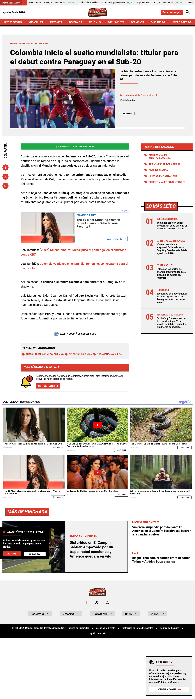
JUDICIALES (35, 22)
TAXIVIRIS (56, 22)
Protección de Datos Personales (137, 628)
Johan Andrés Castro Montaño (141, 95)
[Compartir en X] (5, 177)
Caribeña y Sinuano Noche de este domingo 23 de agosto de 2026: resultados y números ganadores (171, 323)
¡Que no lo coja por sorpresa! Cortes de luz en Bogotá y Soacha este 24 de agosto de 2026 (172, 249)
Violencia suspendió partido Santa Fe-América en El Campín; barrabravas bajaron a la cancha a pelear (161, 530)
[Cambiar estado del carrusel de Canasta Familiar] (24, 2)
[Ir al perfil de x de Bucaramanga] (96, 602)
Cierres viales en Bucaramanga (160, 157)
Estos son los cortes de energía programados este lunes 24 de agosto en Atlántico (171, 273)
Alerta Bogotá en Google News (78, 333)
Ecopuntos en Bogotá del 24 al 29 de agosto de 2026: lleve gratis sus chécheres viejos (172, 298)
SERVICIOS (137, 22)
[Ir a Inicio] (97, 12)
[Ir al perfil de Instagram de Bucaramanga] (107, 602)
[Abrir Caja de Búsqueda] (188, 12)
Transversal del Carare (164, 164)
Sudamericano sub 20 (109, 354)
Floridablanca (158, 170)
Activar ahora (47, 386)
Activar (11, 553)
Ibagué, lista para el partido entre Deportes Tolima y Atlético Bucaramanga (161, 559)
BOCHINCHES (115, 22)
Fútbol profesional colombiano (45, 354)
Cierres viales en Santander (167, 182)
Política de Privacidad (78, 628)
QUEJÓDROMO (13, 22)
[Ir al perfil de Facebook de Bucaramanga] (87, 602)
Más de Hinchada (27, 511)
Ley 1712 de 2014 (97, 633)
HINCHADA (75, 22)
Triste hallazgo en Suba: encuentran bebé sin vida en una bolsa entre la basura (172, 225)
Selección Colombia (80, 354)
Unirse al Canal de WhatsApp (77, 146)
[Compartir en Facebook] (5, 167)
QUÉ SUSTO (158, 22)
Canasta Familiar (11, 3)
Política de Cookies (168, 682)
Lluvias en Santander (163, 176)
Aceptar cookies (166, 689)
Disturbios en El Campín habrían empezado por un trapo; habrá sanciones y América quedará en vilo (91, 549)
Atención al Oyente (105, 628)
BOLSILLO (95, 22)
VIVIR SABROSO (181, 22)
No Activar (34, 553)
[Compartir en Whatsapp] (5, 186)
